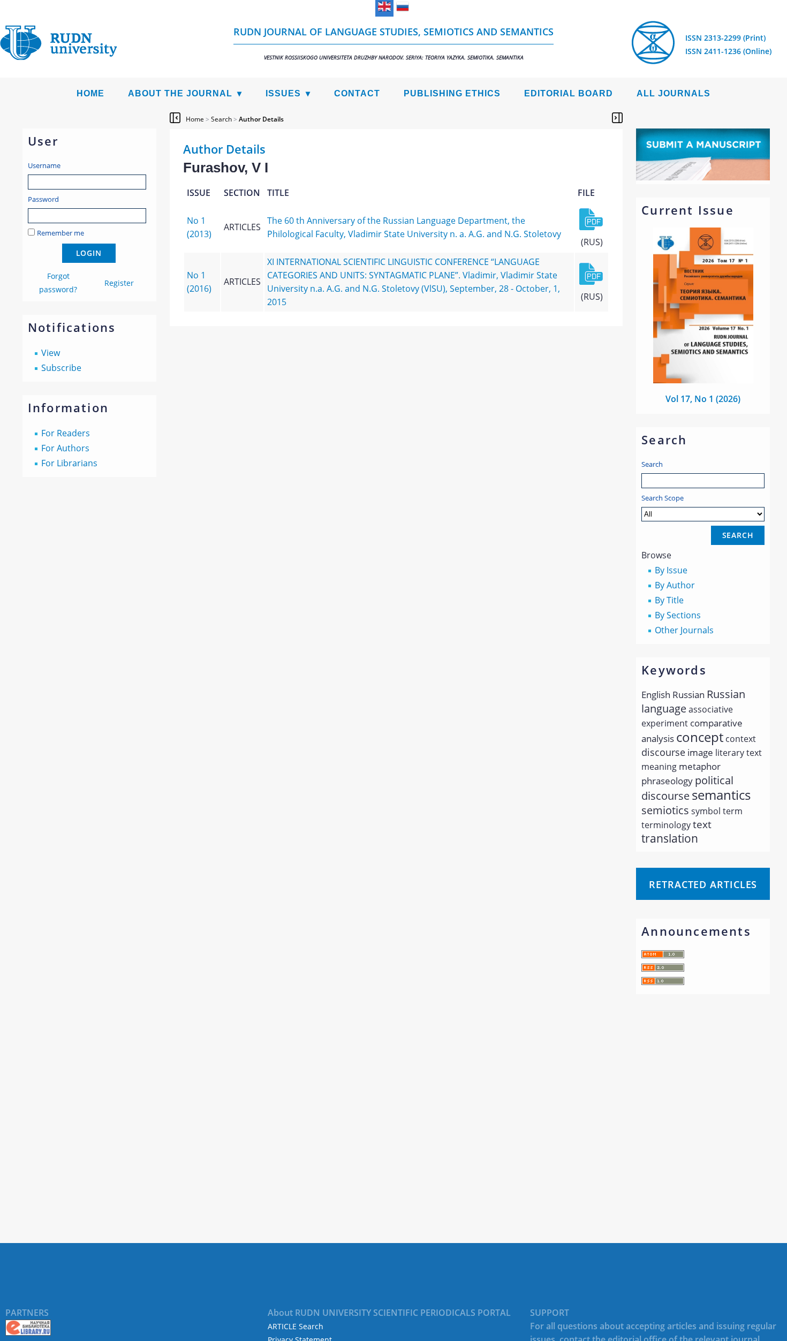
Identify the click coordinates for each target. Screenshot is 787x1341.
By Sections (678, 615)
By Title (669, 600)
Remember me (60, 233)
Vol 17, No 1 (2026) (702, 399)
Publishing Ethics (452, 93)
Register (119, 283)
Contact (357, 93)
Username (44, 165)
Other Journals (684, 630)
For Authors (65, 448)
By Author (675, 585)
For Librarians (69, 463)
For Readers (65, 433)
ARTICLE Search (295, 1326)
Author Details (261, 119)
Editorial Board (568, 93)
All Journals (673, 93)
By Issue (671, 570)
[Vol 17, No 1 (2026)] (703, 380)
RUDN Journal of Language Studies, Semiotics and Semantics (393, 43)
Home (90, 93)
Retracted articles (703, 884)
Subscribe (61, 368)
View (50, 353)
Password (43, 199)
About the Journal (180, 93)
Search (652, 464)
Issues (283, 93)
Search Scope (662, 498)
